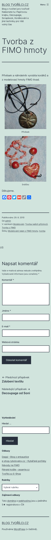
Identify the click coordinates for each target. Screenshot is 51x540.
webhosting (24, 500)
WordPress (19, 529)
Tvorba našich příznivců (36, 224)
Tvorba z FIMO (9, 227)
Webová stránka (10, 342)
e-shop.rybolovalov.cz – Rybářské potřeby (24, 461)
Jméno (6, 310)
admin (8, 221)
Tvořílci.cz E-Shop (11, 473)
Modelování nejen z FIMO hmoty (23, 231)
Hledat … (6, 423)
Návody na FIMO (11, 465)
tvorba (42, 231)
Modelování (18, 224)
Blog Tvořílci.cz (15, 5)
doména (11, 500)
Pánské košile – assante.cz (16, 469)
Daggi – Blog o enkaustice (15, 457)
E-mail (6, 326)
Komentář (8, 280)
